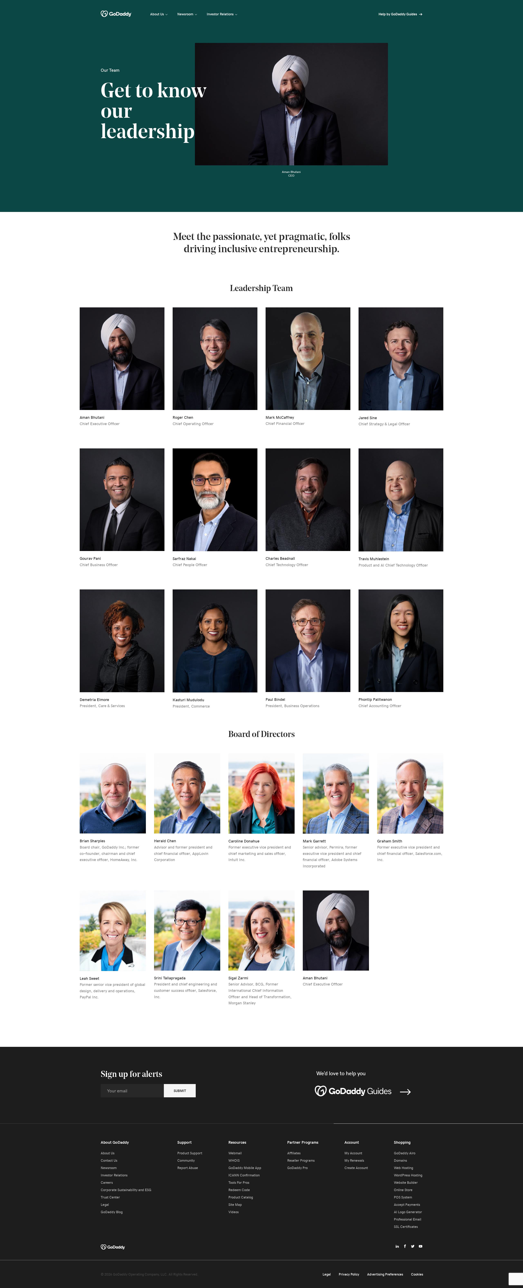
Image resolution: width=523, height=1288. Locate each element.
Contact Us (109, 1160)
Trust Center (110, 1197)
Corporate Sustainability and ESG (126, 1189)
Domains (400, 1160)
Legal (105, 1204)
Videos (233, 1211)
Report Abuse (187, 1167)
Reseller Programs (301, 1160)
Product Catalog (240, 1197)
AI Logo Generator (408, 1211)
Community (186, 1160)
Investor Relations (220, 13)
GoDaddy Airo (404, 1152)
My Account (353, 1152)
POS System (403, 1197)
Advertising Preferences (385, 1274)
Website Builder (406, 1182)
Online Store (403, 1189)
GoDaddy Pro (297, 1167)
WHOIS (234, 1160)
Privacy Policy (349, 1274)
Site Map (235, 1204)
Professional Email (407, 1219)
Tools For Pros (238, 1182)
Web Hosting (403, 1167)
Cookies (417, 1274)
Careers (107, 1182)
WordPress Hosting (408, 1175)
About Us (157, 13)
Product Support (189, 1152)
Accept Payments (407, 1204)
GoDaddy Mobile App (244, 1167)
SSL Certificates (406, 1226)
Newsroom (185, 13)
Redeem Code (239, 1189)
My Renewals (354, 1160)
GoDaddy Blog (112, 1211)
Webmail (235, 1152)
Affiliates (294, 1152)
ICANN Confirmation (244, 1175)
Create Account (356, 1167)
